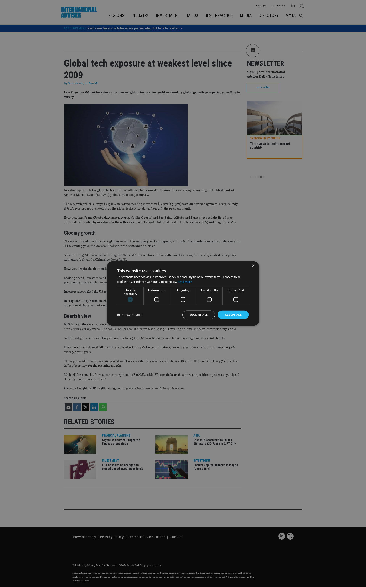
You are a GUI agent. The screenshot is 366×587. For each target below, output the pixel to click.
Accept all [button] (233, 314)
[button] (129, 314)
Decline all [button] (199, 314)
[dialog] (183, 293)
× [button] (253, 265)
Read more (185, 281)
